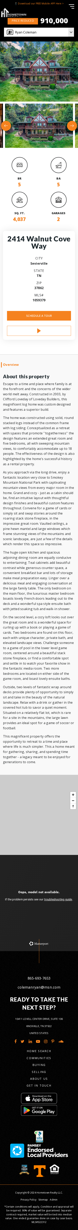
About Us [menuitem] (39, 1079)
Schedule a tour (39, 316)
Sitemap (43, 1199)
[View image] (39, 126)
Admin (53, 1199)
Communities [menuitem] (39, 1058)
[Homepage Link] (13, 12)
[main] (39, 475)
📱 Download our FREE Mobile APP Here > (39, 3)
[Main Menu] (71, 6)
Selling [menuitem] (39, 1072)
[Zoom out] (73, 800)
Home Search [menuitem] (39, 1051)
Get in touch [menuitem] (39, 1085)
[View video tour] (39, 331)
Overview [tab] (11, 364)
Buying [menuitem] (39, 1065)
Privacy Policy (29, 1199)
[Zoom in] (73, 795)
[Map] (39, 815)
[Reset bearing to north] (73, 806)
